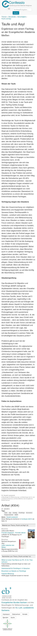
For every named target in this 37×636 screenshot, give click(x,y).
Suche (13, 617)
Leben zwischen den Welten (7, 546)
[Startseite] (5, 4)
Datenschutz (16, 614)
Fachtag (15, 512)
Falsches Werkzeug (7, 574)
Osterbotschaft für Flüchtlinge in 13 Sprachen (15, 568)
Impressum (6, 614)
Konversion (29, 512)
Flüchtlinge (22, 512)
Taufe (5, 512)
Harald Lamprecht (12, 517)
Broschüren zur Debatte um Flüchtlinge (13, 571)
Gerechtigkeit (21, 17)
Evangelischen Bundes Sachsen (14, 602)
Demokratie (12, 17)
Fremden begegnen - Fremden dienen (13, 533)
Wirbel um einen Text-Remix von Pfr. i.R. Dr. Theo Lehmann (17, 561)
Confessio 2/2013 (27, 519)
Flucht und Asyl (6, 19)
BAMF (16, 515)
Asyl (10, 512)
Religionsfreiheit (8, 515)
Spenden (5, 617)
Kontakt (24, 614)
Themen (4, 17)
